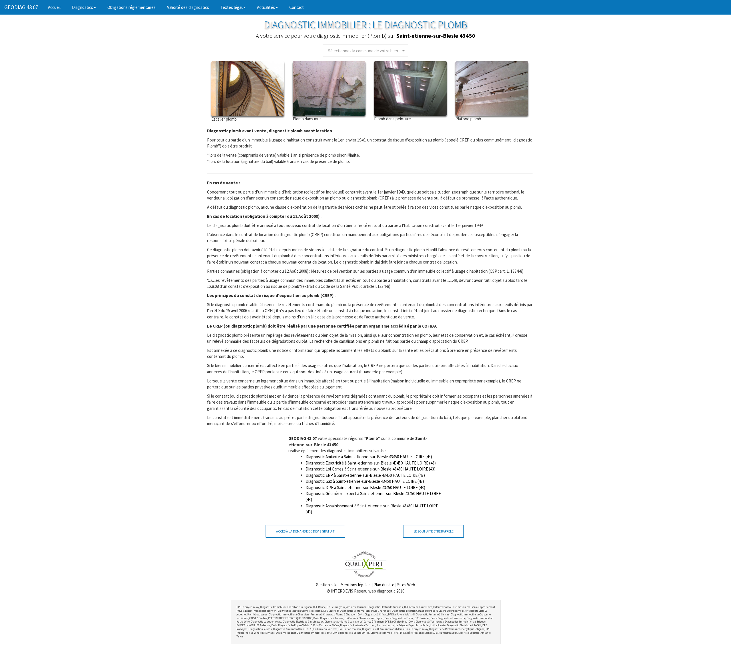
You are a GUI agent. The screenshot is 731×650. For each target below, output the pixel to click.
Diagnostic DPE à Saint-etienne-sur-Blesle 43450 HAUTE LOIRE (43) (365, 487)
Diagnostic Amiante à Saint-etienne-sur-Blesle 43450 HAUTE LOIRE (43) (369, 456)
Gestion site (327, 584)
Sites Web (406, 584)
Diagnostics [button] (82, 7)
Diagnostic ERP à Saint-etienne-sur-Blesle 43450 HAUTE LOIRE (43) (365, 475)
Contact (296, 7)
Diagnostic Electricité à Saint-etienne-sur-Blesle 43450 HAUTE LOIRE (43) (371, 463)
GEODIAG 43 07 (21, 7)
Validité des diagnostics (188, 7)
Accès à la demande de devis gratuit (305, 531)
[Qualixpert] (365, 564)
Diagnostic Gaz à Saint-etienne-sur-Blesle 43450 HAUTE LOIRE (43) (365, 481)
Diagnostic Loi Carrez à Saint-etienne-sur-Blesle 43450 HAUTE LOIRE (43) (370, 469)
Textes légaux (233, 7)
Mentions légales (355, 584)
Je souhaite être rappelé (433, 531)
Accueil (57, 7)
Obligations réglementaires (131, 7)
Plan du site (383, 584)
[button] (365, 51)
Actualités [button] (266, 7)
